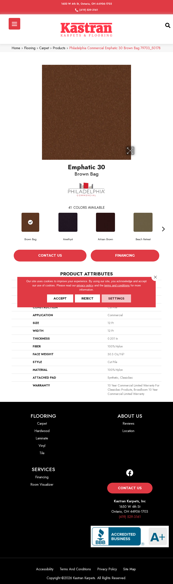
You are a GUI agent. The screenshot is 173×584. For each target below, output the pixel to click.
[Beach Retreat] (143, 222)
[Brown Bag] (30, 222)
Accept (60, 298)
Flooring (29, 48)
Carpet (44, 48)
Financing (125, 255)
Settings (116, 298)
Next (163, 229)
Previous (9, 229)
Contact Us (50, 255)
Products (59, 48)
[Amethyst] (68, 222)
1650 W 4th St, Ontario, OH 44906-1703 (86, 4)
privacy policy (85, 285)
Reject (87, 298)
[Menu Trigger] (14, 24)
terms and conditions (117, 285)
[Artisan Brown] (105, 222)
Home (16, 48)
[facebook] (129, 473)
